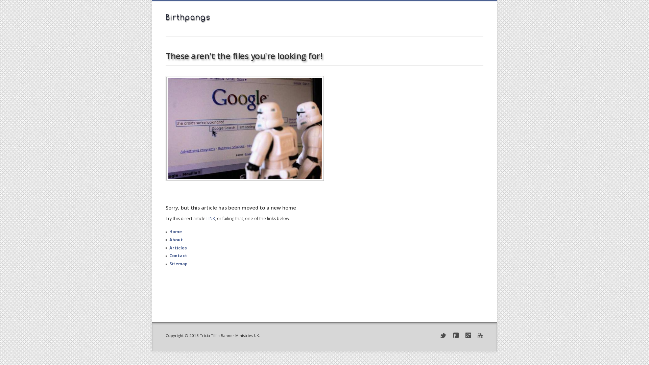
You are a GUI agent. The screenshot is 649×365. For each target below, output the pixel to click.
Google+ (468, 335)
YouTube (480, 335)
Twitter (443, 335)
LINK (211, 218)
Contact (178, 256)
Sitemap (178, 264)
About (176, 240)
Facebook (456, 335)
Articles (178, 248)
